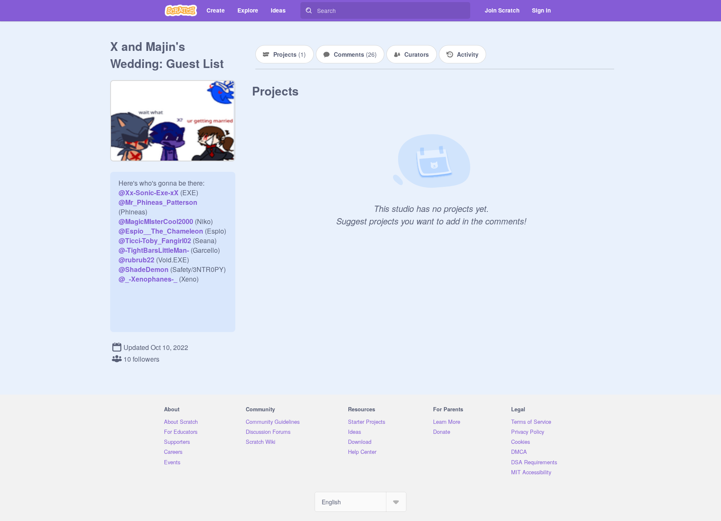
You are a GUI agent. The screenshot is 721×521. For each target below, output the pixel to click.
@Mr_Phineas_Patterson (157, 202)
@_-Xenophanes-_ (147, 279)
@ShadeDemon (143, 269)
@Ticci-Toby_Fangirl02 (154, 240)
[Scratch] (181, 10)
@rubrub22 (136, 259)
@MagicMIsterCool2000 (155, 221)
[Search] (308, 10)
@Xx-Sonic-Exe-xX (148, 192)
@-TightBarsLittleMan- (153, 250)
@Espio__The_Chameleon (160, 231)
